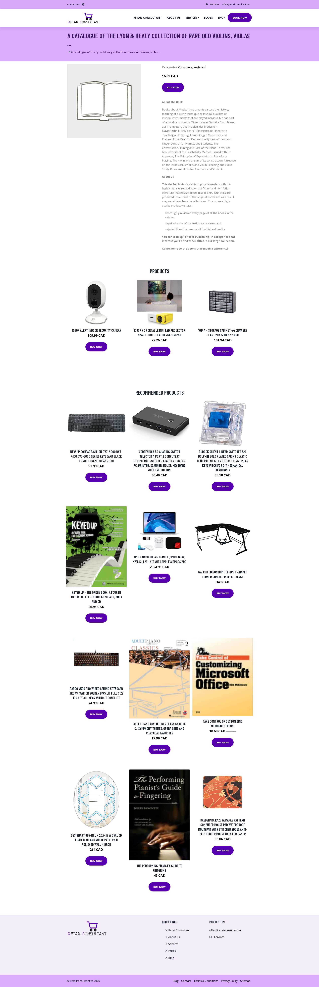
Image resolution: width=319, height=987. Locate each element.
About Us (174, 937)
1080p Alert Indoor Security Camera (96, 330)
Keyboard (200, 67)
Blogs (208, 17)
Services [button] (191, 17)
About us (173, 17)
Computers (185, 67)
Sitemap (245, 981)
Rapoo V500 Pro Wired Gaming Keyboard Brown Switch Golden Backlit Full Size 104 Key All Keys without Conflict (96, 693)
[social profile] (83, 4)
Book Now (239, 17)
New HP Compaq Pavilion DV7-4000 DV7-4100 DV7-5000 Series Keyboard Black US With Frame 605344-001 (96, 456)
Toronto (214, 4)
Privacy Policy (229, 981)
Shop (221, 17)
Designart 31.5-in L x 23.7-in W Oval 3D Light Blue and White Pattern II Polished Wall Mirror (96, 839)
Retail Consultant (147, 17)
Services (173, 944)
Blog (171, 958)
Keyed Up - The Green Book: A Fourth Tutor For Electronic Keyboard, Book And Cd (96, 596)
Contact (186, 981)
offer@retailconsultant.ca (235, 4)
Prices (172, 951)
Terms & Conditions (206, 981)
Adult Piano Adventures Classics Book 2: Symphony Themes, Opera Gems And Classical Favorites (159, 728)
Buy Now (173, 87)
